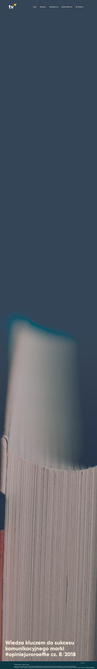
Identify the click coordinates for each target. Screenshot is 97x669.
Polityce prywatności (90, 667)
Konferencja (67, 7)
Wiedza (43, 7)
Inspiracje (53, 7)
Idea (35, 7)
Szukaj (81, 7)
